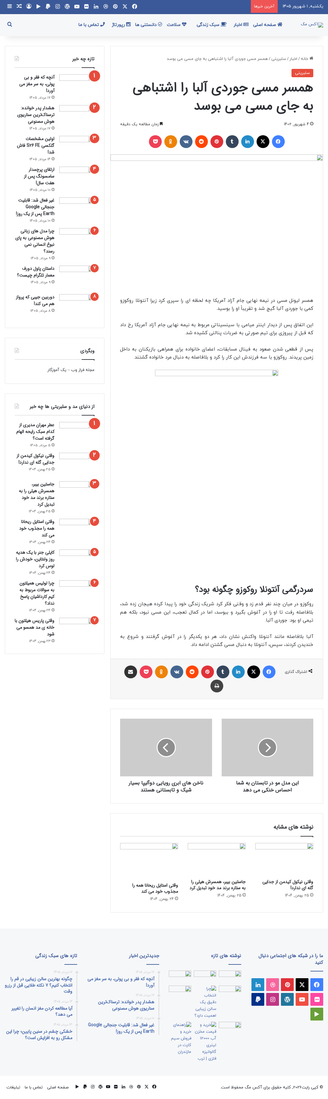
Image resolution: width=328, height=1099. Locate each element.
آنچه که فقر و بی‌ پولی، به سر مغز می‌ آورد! (36, 84)
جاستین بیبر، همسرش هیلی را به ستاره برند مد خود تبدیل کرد (218, 884)
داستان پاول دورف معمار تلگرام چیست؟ (35, 272)
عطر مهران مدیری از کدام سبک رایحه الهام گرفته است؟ (35, 431)
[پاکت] (155, 141)
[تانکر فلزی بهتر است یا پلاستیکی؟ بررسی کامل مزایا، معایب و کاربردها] (205, 1042)
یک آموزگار (56, 370)
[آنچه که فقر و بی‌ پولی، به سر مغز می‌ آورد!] (76, 86)
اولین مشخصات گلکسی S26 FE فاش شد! (35, 145)
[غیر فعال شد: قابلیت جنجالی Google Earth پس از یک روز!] (76, 209)
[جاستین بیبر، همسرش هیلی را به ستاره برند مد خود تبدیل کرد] (217, 859)
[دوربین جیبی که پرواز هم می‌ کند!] (76, 306)
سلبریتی (278, 59)
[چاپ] (216, 686)
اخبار (238, 25)
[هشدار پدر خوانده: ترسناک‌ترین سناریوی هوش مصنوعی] (76, 117)
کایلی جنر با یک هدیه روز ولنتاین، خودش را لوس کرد (35, 559)
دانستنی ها (146, 25)
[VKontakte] (186, 141)
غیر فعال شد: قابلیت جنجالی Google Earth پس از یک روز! (35, 207)
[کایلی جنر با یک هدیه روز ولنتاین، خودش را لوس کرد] (76, 561)
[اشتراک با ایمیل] (130, 671)
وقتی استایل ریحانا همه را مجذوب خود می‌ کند (155, 888)
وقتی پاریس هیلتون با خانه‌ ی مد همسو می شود (34, 627)
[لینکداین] (247, 141)
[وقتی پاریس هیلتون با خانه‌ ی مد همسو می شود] (76, 629)
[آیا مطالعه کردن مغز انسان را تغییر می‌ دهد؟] (230, 1028)
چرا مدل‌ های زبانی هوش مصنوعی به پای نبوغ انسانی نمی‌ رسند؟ (34, 241)
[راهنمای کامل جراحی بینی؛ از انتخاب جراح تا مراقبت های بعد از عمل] (230, 992)
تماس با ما (89, 25)
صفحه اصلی (265, 25)
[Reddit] (201, 141)
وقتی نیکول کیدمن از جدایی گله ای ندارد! (287, 884)
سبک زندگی (209, 25)
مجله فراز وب (82, 370)
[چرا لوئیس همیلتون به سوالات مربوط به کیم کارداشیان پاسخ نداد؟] (76, 591)
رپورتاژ (119, 25)
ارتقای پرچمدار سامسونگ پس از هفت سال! (39, 176)
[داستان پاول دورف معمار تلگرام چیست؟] (76, 278)
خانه (305, 59)
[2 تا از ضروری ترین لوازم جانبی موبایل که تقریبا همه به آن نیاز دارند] (230, 977)
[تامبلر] (232, 141)
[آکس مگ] (312, 25)
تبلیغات (13, 1087)
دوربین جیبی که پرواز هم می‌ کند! (35, 300)
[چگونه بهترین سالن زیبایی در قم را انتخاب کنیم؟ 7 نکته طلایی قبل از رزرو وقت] (205, 1002)
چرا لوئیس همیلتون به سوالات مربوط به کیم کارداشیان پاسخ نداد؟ (37, 593)
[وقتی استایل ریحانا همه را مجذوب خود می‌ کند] (149, 861)
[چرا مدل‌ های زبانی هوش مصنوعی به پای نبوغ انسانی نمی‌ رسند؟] (76, 240)
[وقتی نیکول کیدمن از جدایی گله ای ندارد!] (284, 859)
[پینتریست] (216, 141)
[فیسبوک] (278, 141)
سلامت (174, 25)
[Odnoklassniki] (170, 141)
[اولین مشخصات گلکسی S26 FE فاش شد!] (76, 148)
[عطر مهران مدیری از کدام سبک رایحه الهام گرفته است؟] (76, 434)
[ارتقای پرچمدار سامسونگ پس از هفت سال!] (76, 179)
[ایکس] (263, 141)
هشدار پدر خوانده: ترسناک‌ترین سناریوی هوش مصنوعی (35, 114)
